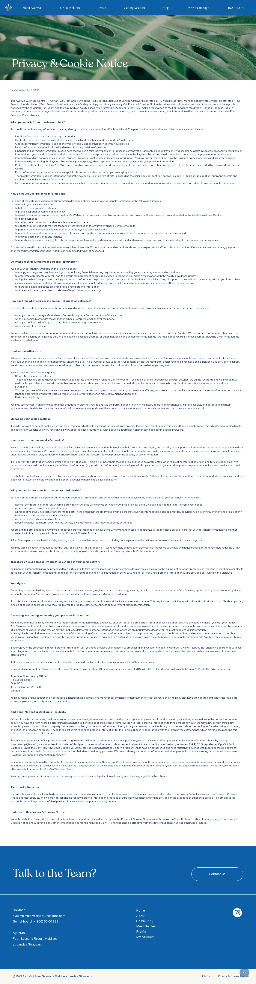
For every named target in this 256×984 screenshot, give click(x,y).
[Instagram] (237, 912)
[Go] (244, 972)
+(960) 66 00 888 (45, 921)
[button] (34, 8)
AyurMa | (57, 976)
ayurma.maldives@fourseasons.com (134, 662)
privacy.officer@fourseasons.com (101, 669)
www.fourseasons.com (152, 111)
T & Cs (206, 976)
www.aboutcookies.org (77, 430)
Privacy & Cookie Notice (233, 976)
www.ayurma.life (52, 358)
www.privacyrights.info (23, 744)
